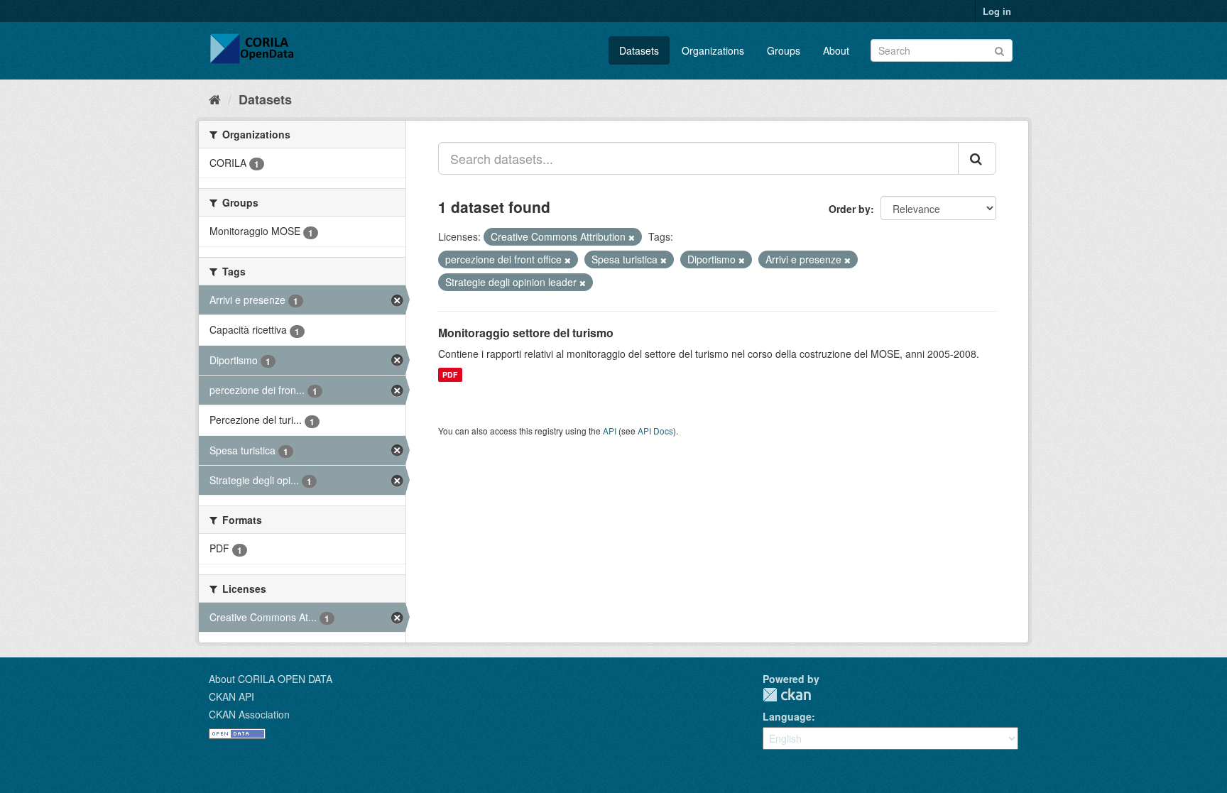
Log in (997, 11)
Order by (850, 209)
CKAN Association (249, 714)
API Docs (655, 431)
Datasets (639, 50)
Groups (783, 50)
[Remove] (631, 237)
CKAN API (231, 696)
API (609, 431)
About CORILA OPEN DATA (270, 679)
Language (787, 716)
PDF (449, 374)
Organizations (713, 50)
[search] (977, 158)
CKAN (787, 694)
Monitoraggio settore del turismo (526, 332)
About (836, 50)
